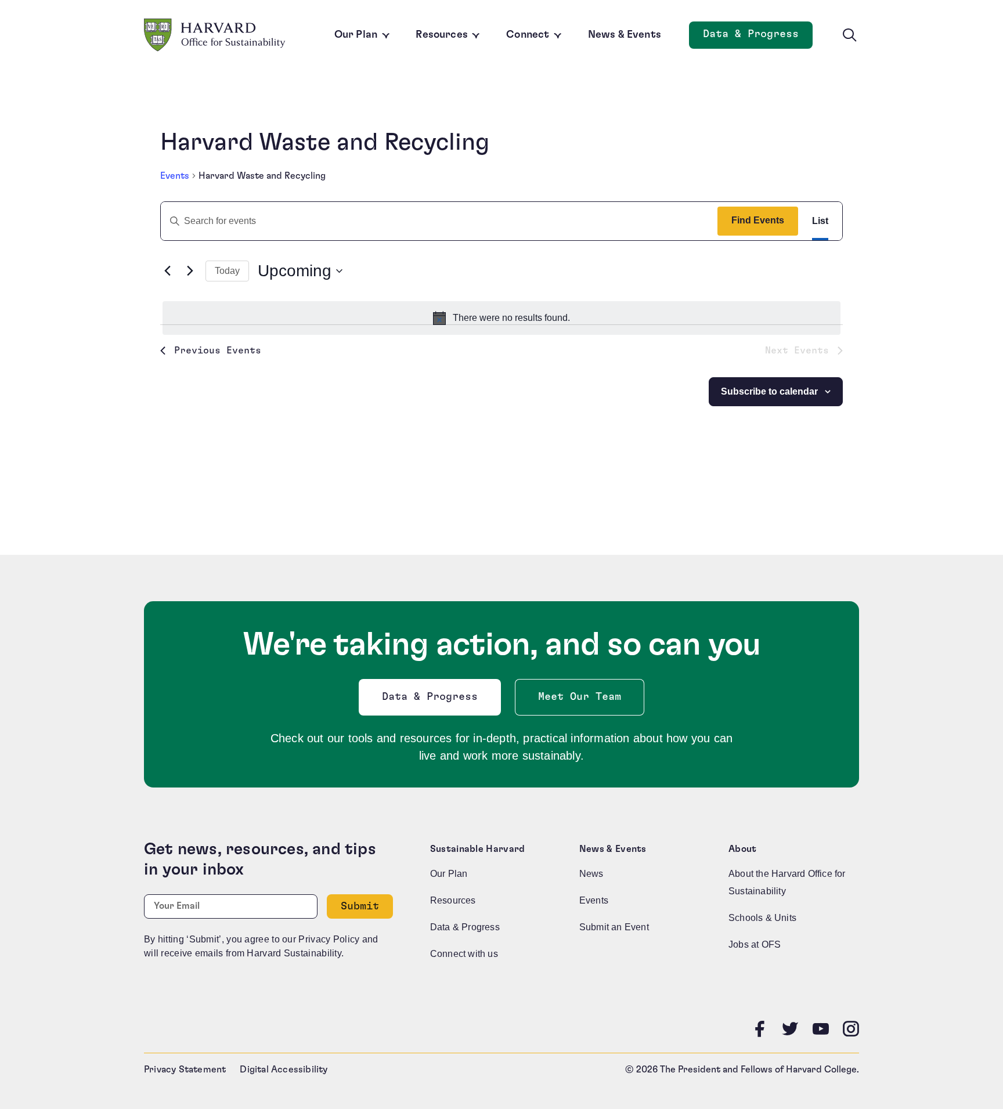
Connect (527, 35)
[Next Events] (190, 271)
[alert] (501, 318)
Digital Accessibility (283, 1069)
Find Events (757, 220)
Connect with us (464, 954)
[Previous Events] (167, 271)
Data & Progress (758, 37)
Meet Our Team (579, 697)
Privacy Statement (185, 1069)
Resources (442, 35)
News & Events (624, 35)
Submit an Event (614, 927)
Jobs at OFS (754, 944)
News (591, 874)
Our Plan (355, 35)
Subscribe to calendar (769, 391)
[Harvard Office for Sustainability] (215, 35)
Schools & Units (762, 918)
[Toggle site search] (849, 35)
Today (227, 271)
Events (174, 175)
